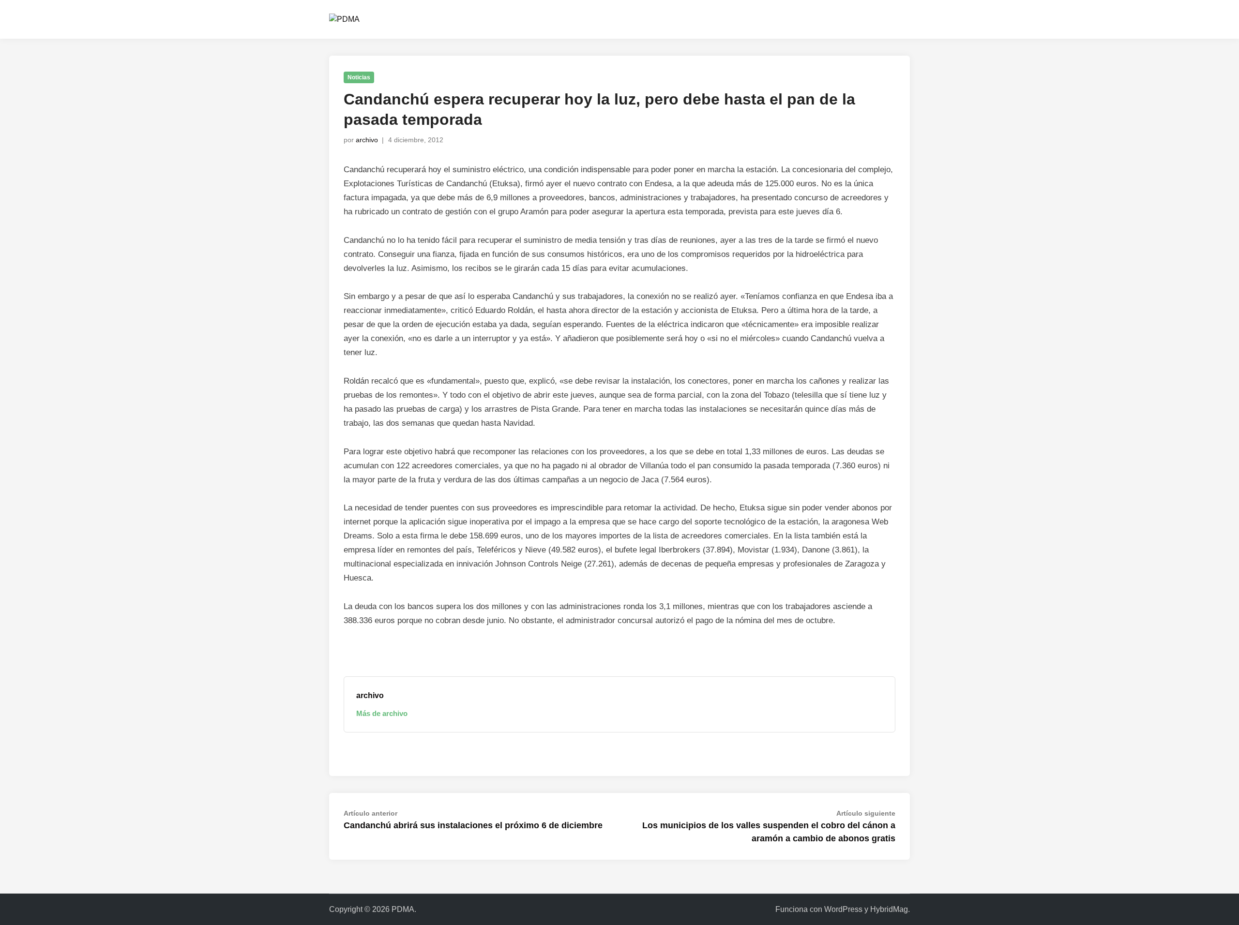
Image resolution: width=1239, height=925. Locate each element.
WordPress (843, 909)
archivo (367, 140)
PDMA (403, 909)
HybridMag (889, 909)
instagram (853, 19)
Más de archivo (382, 713)
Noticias (359, 77)
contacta (807, 19)
